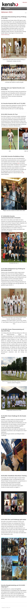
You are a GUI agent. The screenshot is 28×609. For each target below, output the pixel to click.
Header (25, 2)
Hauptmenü (7, 8)
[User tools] (26, 12)
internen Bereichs (5, 34)
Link (18, 163)
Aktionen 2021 (7, 12)
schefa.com (8, 607)
